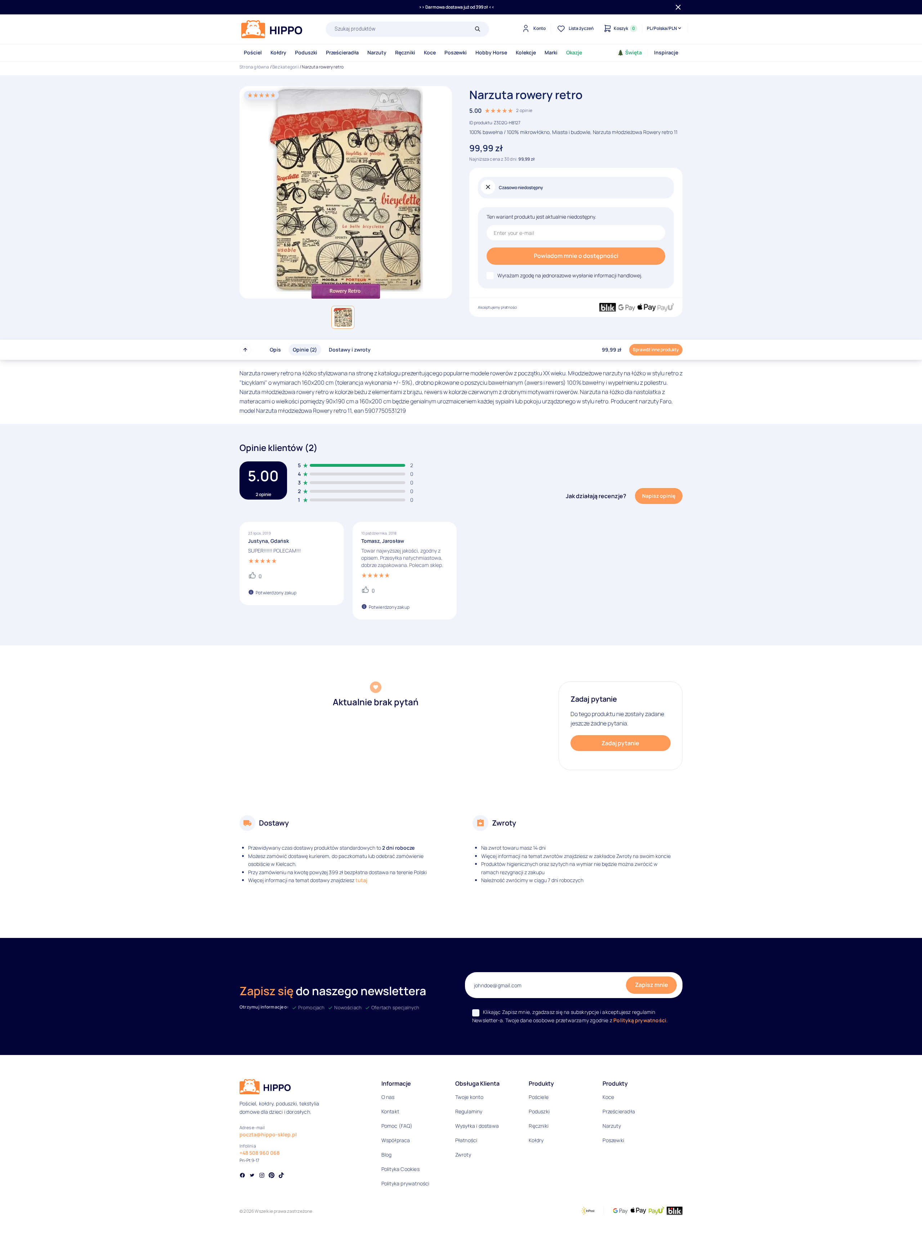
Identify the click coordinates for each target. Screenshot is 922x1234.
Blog (386, 1154)
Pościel (253, 52)
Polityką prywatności (639, 1020)
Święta (633, 52)
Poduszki (306, 52)
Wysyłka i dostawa (477, 1125)
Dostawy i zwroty (350, 349)
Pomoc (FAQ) (396, 1125)
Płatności (466, 1140)
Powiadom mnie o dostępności (576, 256)
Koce (430, 52)
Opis (275, 349)
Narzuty (376, 52)
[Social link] (242, 1176)
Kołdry (278, 52)
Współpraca (395, 1140)
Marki (551, 52)
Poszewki (455, 52)
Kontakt (390, 1111)
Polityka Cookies (400, 1169)
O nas (388, 1097)
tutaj (361, 880)
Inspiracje (666, 52)
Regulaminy (469, 1111)
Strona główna (254, 67)
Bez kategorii (285, 67)
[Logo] (272, 29)
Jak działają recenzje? (596, 496)
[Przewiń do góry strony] (245, 350)
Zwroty (463, 1154)
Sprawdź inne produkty (656, 349)
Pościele (539, 1097)
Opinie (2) (305, 349)
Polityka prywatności (405, 1183)
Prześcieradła (342, 52)
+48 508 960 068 (259, 1152)
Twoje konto (469, 1097)
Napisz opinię (658, 495)
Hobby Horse (491, 52)
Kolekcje (526, 52)
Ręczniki (405, 52)
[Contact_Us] (20, 1215)
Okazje (574, 52)
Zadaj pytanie (620, 743)
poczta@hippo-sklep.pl (268, 1134)
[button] (342, 317)
